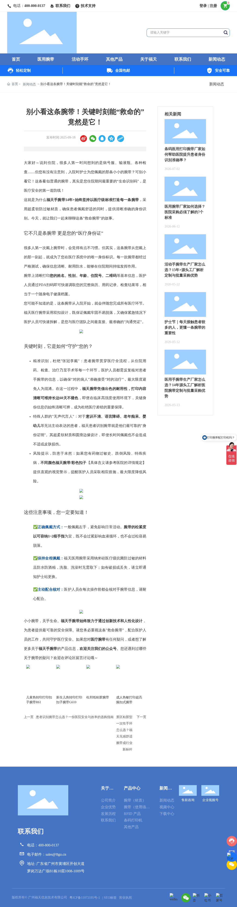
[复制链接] (120, 138)
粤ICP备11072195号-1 (84, 897)
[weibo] (174, 897)
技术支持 (88, 6)
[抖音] (197, 897)
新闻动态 (216, 84)
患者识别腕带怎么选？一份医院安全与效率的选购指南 (75, 717)
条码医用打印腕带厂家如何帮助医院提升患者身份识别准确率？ (185, 154)
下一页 (141, 717)
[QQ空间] (111, 138)
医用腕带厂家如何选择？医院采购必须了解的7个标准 (185, 211)
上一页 (29, 717)
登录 (204, 6)
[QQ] (102, 138)
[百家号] (220, 897)
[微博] (83, 138)
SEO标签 (110, 897)
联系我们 (63, 6)
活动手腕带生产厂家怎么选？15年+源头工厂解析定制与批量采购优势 (185, 269)
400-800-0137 (34, 6)
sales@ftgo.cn (56, 854)
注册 (213, 6)
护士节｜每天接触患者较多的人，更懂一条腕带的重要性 (185, 327)
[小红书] (209, 897)
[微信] (92, 138)
